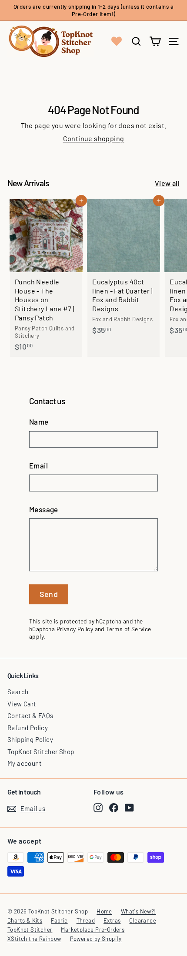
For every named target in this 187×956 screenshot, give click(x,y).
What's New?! (138, 911)
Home (104, 911)
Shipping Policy (30, 739)
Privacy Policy (75, 629)
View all (167, 183)
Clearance (142, 920)
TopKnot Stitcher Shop (40, 751)
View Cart (21, 704)
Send (49, 594)
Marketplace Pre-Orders (92, 929)
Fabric (59, 920)
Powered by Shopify (96, 938)
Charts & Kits (24, 920)
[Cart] (155, 41)
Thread (86, 920)
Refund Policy (27, 728)
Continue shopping (93, 138)
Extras (112, 920)
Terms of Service (128, 629)
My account (24, 763)
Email (38, 465)
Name (39, 421)
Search (17, 692)
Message (43, 509)
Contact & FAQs (30, 715)
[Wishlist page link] (116, 41)
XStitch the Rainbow (34, 938)
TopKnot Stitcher (29, 929)
